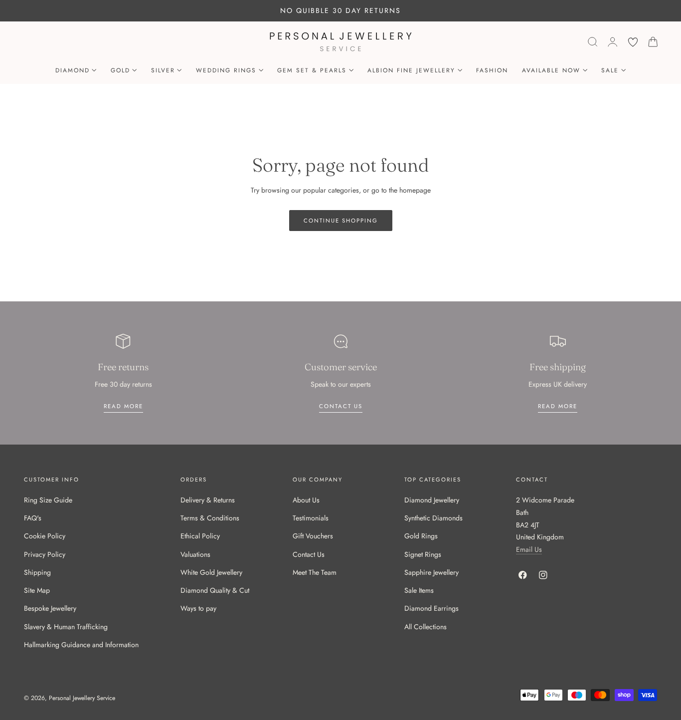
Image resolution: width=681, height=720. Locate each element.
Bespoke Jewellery (50, 609)
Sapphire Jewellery (431, 572)
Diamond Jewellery (431, 500)
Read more (123, 406)
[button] (593, 42)
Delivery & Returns (207, 500)
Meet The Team (315, 572)
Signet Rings (422, 554)
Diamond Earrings (431, 609)
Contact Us (309, 554)
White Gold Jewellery (211, 572)
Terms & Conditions (209, 518)
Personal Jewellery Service (82, 698)
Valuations (195, 554)
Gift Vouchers (313, 536)
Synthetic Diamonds (433, 518)
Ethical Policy (200, 536)
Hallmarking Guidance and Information (81, 645)
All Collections (425, 627)
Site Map (37, 591)
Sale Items (419, 591)
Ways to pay (198, 609)
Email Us (529, 549)
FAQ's (32, 518)
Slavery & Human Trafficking (66, 627)
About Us (306, 500)
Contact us (340, 406)
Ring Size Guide (48, 500)
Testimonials (311, 518)
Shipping (37, 572)
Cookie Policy (44, 536)
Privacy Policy (44, 554)
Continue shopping (341, 221)
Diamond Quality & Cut (214, 591)
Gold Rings (421, 536)
